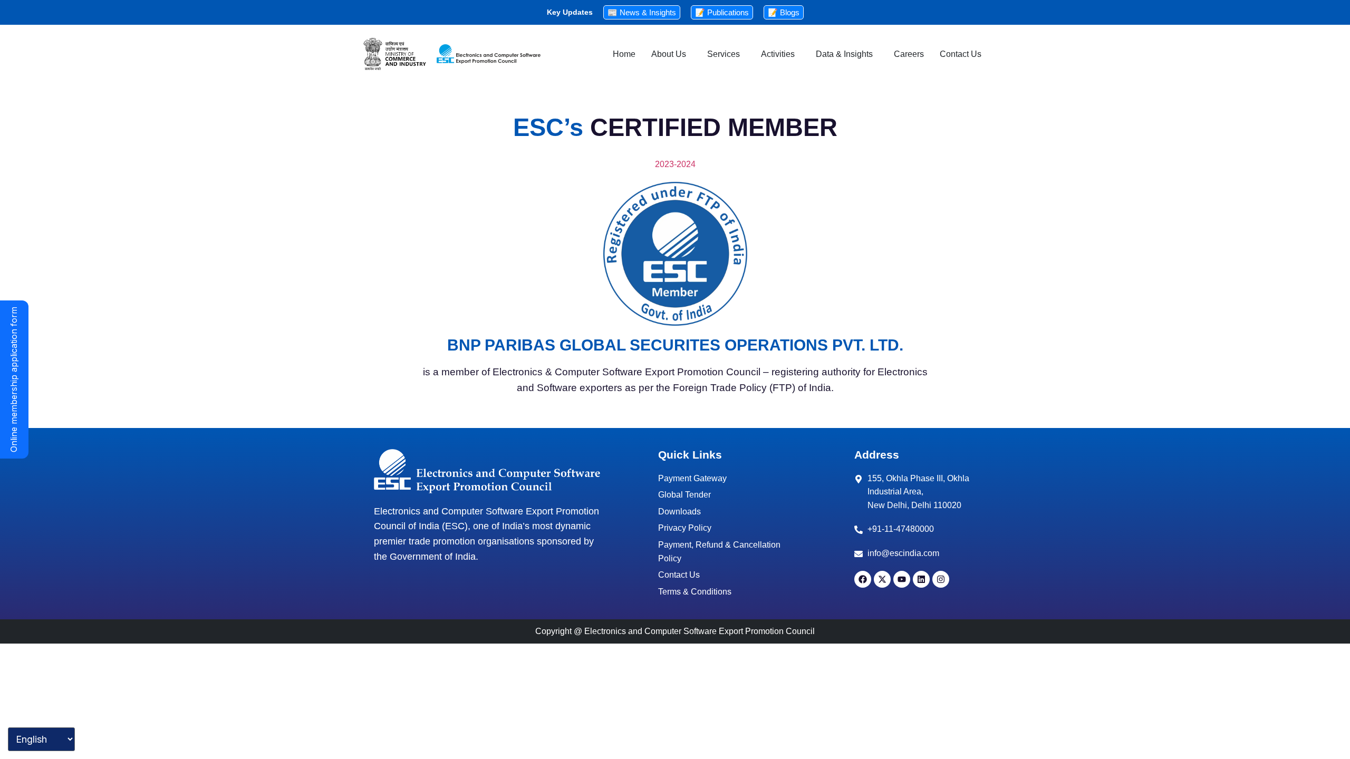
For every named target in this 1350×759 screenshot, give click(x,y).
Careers (909, 54)
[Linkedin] (921, 579)
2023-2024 (675, 164)
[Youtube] (901, 579)
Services (723, 54)
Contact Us (960, 54)
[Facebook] (862, 579)
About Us (668, 54)
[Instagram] (940, 579)
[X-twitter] (882, 579)
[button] (671, 54)
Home (624, 54)
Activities (778, 54)
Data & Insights (844, 54)
